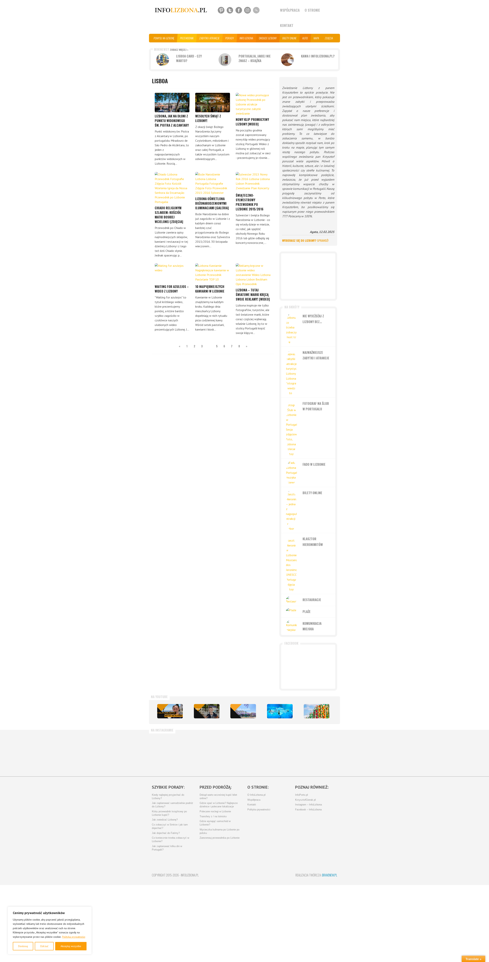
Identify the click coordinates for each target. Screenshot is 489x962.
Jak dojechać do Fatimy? (166, 833)
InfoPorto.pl (301, 795)
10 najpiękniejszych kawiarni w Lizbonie (209, 288)
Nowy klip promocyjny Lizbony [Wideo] (252, 121)
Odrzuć (44, 946)
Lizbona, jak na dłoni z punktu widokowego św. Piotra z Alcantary (172, 121)
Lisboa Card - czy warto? (189, 58)
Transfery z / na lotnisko (213, 816)
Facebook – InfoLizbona (308, 809)
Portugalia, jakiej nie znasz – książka (255, 58)
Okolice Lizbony (268, 38)
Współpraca (290, 10)
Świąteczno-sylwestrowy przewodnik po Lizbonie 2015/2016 (249, 202)
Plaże (307, 611)
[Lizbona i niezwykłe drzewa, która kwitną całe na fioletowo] (243, 711)
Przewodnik (187, 38)
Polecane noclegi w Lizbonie (215, 811)
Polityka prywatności (73, 937)
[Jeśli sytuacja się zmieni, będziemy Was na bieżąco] (198, 753)
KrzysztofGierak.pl (305, 800)
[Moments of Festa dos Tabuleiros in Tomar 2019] (316, 711)
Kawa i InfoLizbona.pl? (318, 56)
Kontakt (286, 25)
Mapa (316, 38)
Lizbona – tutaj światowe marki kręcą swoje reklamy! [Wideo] (253, 295)
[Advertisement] (308, 276)
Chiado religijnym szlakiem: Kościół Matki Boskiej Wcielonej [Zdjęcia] (169, 214)
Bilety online (289, 38)
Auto (305, 38)
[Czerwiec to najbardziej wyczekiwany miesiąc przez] (320, 753)
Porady (229, 38)
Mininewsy (171, 49)
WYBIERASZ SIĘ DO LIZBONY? (305, 240)
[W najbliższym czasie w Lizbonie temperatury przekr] (259, 753)
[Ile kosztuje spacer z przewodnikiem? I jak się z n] (167, 753)
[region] (50, 930)
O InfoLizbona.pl (256, 795)
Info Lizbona (246, 38)
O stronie (312, 10)
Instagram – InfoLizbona (308, 804)
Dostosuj (23, 946)
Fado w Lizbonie (314, 464)
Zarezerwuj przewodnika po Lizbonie (220, 838)
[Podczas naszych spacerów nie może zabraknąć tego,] (289, 753)
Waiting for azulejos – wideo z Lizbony (172, 288)
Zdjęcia (329, 38)
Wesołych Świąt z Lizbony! (208, 118)
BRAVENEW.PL (329, 875)
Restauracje (312, 599)
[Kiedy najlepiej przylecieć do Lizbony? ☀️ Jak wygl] (228, 753)
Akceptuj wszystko (71, 946)
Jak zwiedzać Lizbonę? (165, 819)
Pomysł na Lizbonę (164, 38)
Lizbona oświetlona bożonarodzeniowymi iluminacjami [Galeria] (212, 203)
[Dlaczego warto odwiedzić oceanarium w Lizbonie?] (280, 711)
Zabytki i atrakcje (209, 38)
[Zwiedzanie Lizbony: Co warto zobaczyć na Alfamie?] (170, 711)
